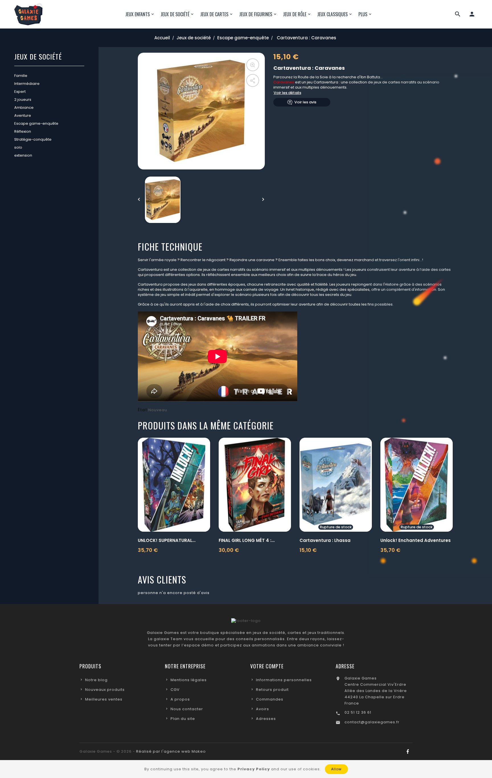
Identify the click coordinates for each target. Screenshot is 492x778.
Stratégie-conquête (33, 139)
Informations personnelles (284, 680)
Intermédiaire (27, 83)
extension (23, 155)
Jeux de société (38, 57)
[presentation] (139, 199)
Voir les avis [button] (305, 102)
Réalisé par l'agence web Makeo (171, 751)
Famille (20, 75)
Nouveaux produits (105, 689)
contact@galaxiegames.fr (372, 722)
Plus (362, 14)
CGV (175, 689)
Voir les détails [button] (287, 92)
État (142, 409)
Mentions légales (189, 680)
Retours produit (272, 689)
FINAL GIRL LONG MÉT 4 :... (247, 540)
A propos (180, 699)
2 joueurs (22, 99)
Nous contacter (187, 709)
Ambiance (24, 107)
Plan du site (183, 718)
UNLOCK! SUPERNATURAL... (167, 540)
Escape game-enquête (36, 123)
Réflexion (22, 131)
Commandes (269, 699)
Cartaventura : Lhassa (325, 540)
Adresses (266, 718)
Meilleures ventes (103, 699)
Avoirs (262, 709)
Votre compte (267, 666)
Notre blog (96, 680)
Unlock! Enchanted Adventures (415, 540)
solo (18, 147)
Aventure (22, 115)
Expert (20, 91)
